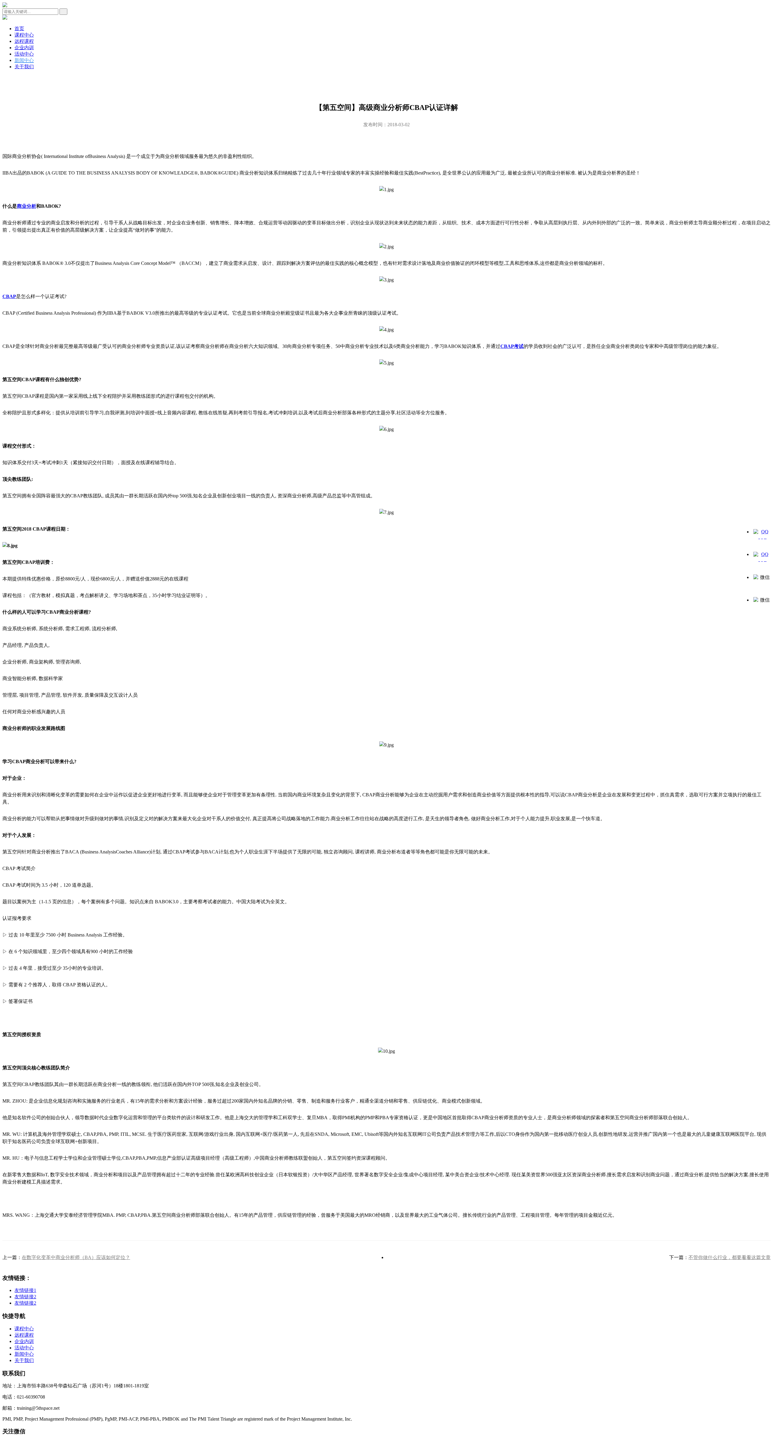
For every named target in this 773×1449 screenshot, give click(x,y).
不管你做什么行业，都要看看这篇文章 (729, 1257)
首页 (19, 28)
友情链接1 (25, 1290)
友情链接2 (25, 1296)
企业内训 (24, 47)
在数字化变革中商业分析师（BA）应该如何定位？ (76, 1257)
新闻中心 (24, 60)
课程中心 (24, 34)
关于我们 (24, 66)
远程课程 (24, 41)
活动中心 (24, 53)
